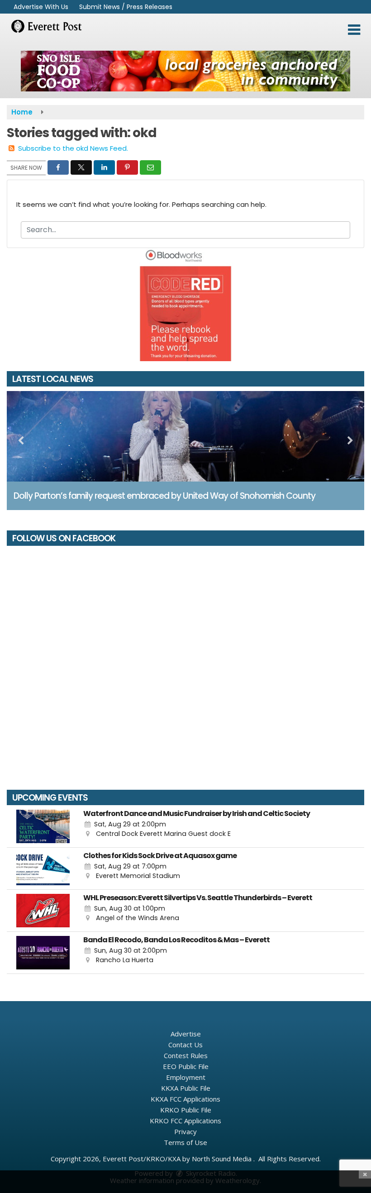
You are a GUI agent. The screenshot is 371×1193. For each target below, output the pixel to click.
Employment (185, 1077)
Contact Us (185, 1044)
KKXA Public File (185, 1088)
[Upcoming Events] (43, 826)
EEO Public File (186, 1066)
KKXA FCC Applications (185, 1098)
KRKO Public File (185, 1109)
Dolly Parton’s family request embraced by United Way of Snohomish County (164, 496)
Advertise (186, 1033)
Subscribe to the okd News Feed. (73, 148)
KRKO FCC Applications (185, 1120)
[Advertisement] (185, 71)
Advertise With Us (41, 6)
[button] (354, 30)
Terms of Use (185, 1142)
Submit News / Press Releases (125, 6)
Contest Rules (186, 1055)
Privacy (185, 1131)
